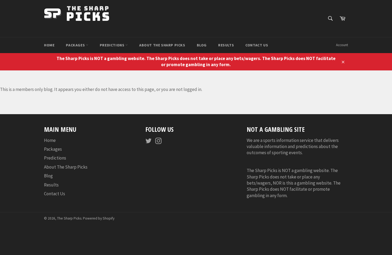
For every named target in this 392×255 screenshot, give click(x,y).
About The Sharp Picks (162, 45)
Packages (76, 45)
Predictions (112, 45)
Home (49, 45)
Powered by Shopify (98, 218)
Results (226, 45)
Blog (202, 45)
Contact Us (256, 45)
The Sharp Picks (69, 218)
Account (342, 45)
